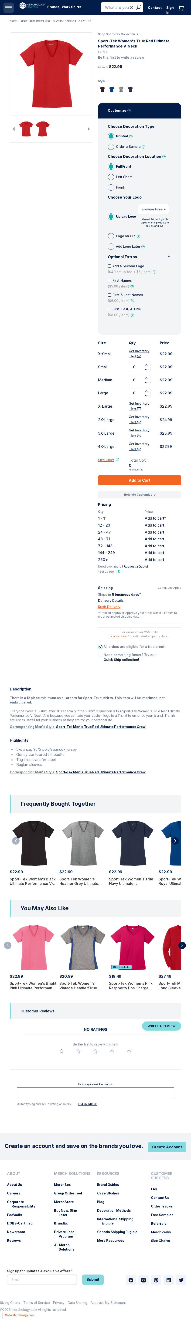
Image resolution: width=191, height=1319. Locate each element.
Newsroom (18, 1232)
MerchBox (65, 1185)
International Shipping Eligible (117, 1221)
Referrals (161, 1223)
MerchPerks (163, 1232)
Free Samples (165, 1215)
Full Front (123, 166)
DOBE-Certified (22, 1223)
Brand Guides (110, 1185)
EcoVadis (17, 1215)
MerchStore (66, 1202)
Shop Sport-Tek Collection (116, 34)
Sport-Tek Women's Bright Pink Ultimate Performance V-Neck (33, 987)
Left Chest (124, 177)
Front (120, 187)
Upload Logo (126, 216)
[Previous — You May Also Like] (7, 945)
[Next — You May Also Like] (182, 945)
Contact (155, 8)
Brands (53, 7)
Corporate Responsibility (23, 1204)
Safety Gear (57, 21)
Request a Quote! (136, 566)
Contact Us (163, 1198)
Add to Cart (139, 480)
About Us (17, 1185)
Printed (122, 136)
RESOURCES (108, 1173)
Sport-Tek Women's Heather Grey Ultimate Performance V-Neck (78, 883)
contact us (119, 636)
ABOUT (13, 1173)
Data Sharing (77, 1303)
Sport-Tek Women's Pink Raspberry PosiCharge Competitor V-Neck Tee (131, 987)
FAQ (156, 1189)
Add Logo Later (128, 246)
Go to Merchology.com (19, 1315)
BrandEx (63, 1223)
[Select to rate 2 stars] (78, 1051)
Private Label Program (67, 1234)
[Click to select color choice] (102, 89)
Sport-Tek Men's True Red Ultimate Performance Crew (101, 727)
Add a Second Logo (130, 269)
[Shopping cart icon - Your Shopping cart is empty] (182, 13)
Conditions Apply (169, 587)
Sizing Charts (10, 1303)
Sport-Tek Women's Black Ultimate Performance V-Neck (33, 883)
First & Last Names (125, 298)
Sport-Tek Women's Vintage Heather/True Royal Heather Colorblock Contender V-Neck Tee (82, 990)
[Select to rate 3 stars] (95, 1051)
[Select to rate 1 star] (61, 1051)
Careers (16, 1193)
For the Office (81, 21)
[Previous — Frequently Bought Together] (16, 841)
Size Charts (163, 1241)
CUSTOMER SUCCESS (161, 1175)
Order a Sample (128, 147)
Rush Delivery (109, 607)
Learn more (87, 1104)
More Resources (113, 1240)
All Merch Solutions (67, 1247)
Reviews (16, 1240)
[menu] (25, 1213)
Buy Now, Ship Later (68, 1212)
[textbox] (95, 1092)
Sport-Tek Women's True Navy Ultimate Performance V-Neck (131, 883)
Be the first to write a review (121, 57)
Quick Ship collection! (121, 660)
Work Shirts (71, 7)
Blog (103, 1202)
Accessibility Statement (108, 1303)
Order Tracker (165, 1206)
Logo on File (126, 236)
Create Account (167, 1147)
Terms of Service (36, 1303)
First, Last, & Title (124, 312)
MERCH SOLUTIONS (72, 1173)
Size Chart (106, 460)
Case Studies (110, 1193)
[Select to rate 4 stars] (112, 1051)
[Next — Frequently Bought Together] (175, 841)
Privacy (59, 1303)
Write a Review (162, 1026)
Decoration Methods (116, 1210)
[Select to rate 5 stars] (129, 1051)
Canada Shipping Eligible (120, 1232)
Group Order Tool (70, 1193)
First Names (120, 283)
